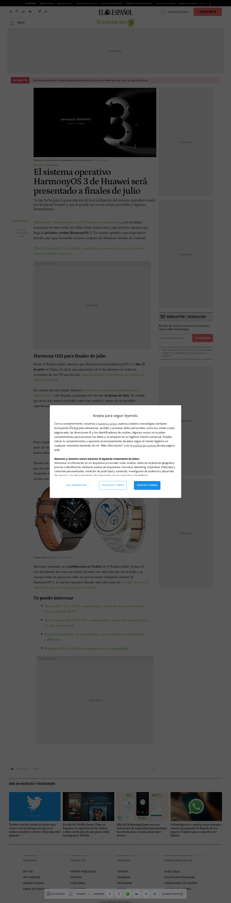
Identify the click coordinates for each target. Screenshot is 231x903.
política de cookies (145, 445)
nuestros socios (107, 423)
